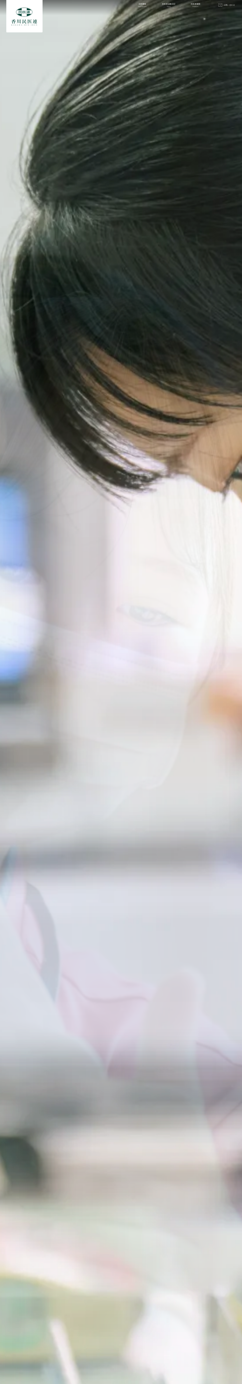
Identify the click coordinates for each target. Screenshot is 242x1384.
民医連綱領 (195, 5)
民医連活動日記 (168, 5)
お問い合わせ (229, 5)
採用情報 (142, 5)
